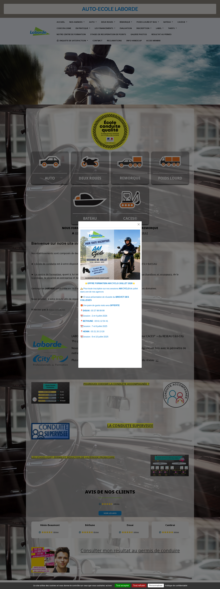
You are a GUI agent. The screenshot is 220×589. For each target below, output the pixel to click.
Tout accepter (122, 585)
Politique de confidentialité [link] (176, 585)
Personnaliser (156, 585)
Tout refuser (139, 585)
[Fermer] (139, 224)
